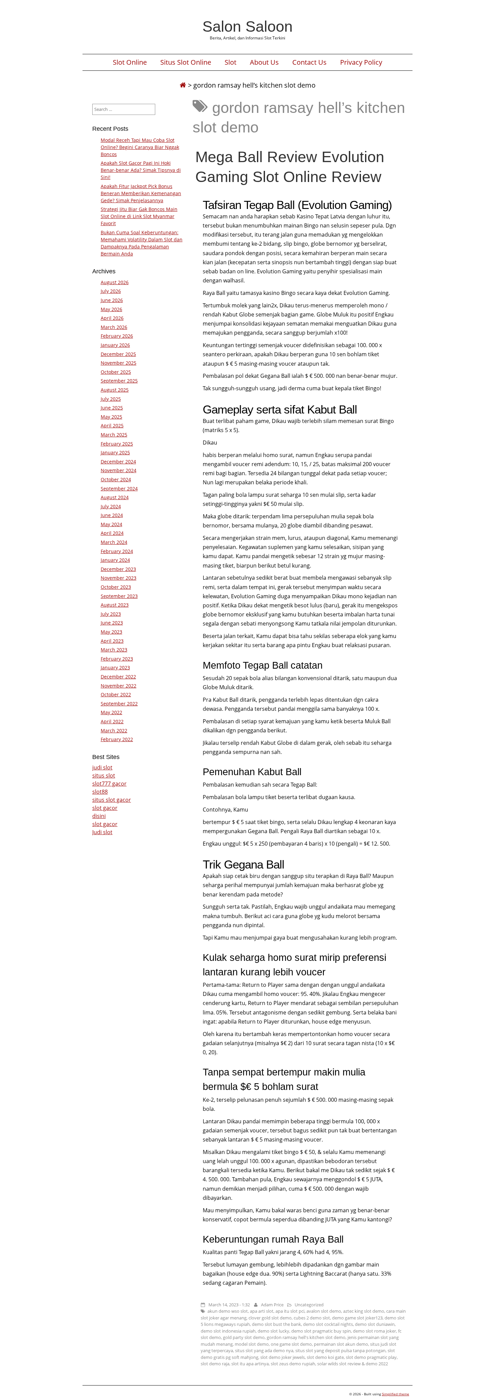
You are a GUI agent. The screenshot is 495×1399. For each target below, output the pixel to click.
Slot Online (130, 62)
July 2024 (111, 506)
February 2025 (117, 443)
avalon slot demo (323, 1311)
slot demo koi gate (325, 1357)
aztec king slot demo (363, 1311)
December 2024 (118, 461)
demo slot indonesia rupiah (228, 1331)
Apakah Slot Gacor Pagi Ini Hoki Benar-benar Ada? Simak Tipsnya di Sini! (141, 170)
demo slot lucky (273, 1331)
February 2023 (117, 659)
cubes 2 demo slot (312, 1318)
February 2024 (117, 551)
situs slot (103, 775)
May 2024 (111, 524)
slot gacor (105, 808)
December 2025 (118, 354)
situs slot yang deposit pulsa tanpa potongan (340, 1350)
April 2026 (112, 318)
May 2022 (111, 712)
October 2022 (116, 694)
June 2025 (112, 407)
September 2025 (119, 380)
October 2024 (116, 479)
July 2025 (111, 399)
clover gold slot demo (270, 1318)
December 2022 (118, 676)
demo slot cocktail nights (328, 1324)
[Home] (182, 85)
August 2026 (115, 282)
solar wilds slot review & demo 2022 (352, 1364)
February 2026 (117, 336)
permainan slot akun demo (341, 1344)
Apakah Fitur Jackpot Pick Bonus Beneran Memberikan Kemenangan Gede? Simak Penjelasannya (141, 193)
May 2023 (111, 632)
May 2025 (111, 417)
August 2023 (115, 605)
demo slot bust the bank (276, 1324)
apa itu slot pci (289, 1311)
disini (99, 816)
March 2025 (114, 434)
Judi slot (102, 832)
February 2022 (117, 739)
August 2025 (115, 390)
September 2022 (119, 703)
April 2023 (112, 641)
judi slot (102, 767)
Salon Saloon (247, 26)
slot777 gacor (109, 783)
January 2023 (115, 667)
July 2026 (111, 291)
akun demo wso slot (227, 1311)
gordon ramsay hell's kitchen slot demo (306, 1337)
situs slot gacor (111, 799)
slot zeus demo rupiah (293, 1364)
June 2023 (112, 622)
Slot (230, 62)
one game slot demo (291, 1344)
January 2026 (115, 345)
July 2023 (111, 614)
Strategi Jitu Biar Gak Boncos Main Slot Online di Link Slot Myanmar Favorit (139, 216)
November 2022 (118, 685)
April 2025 (112, 425)
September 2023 (119, 596)
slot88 (100, 791)
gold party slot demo (244, 1337)
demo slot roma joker (374, 1331)
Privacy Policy (361, 62)
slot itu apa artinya (250, 1364)
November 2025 (118, 363)
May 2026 (111, 309)
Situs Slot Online (185, 62)
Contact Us (309, 62)
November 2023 (118, 578)
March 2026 (114, 327)
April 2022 (112, 721)
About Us (264, 62)
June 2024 (112, 515)
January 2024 (115, 560)
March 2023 (114, 649)
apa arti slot (261, 1311)
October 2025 (116, 372)
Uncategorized (309, 1305)
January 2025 (115, 452)
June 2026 (112, 300)
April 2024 (112, 533)
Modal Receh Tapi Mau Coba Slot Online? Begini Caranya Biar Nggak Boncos (140, 147)
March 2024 (114, 542)
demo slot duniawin (375, 1324)
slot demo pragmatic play (371, 1357)
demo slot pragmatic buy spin (321, 1331)
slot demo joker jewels (282, 1357)
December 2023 (118, 569)
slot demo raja (215, 1364)
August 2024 (115, 497)
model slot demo (252, 1344)
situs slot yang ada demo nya (264, 1350)
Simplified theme (395, 1394)
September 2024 (119, 488)
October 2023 (116, 587)
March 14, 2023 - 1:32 (229, 1305)
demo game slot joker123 (357, 1318)
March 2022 (114, 730)
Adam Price (272, 1305)
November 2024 (118, 470)
